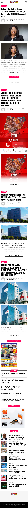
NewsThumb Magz (11, 20)
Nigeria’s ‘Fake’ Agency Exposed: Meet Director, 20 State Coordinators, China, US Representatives (12, 380)
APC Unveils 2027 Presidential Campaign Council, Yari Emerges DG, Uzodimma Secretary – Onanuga (12, 388)
